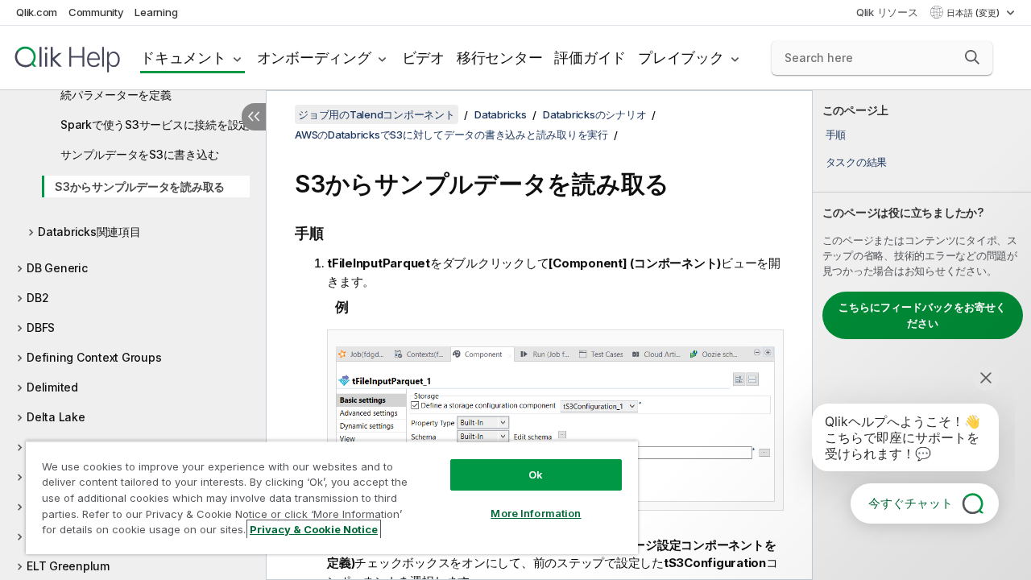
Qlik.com (36, 12)
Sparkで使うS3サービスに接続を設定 (155, 124)
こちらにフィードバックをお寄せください (922, 314)
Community (96, 12)
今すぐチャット (910, 503)
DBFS (41, 327)
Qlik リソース (887, 12)
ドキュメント (183, 57)
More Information (536, 513)
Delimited (52, 387)
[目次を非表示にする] (254, 116)
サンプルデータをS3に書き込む (139, 154)
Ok (535, 474)
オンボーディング (314, 57)
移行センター (500, 57)
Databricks (500, 114)
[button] (972, 57)
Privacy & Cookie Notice (314, 529)
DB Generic (57, 268)
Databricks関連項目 (89, 231)
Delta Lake (56, 417)
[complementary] (922, 335)
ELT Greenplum (68, 566)
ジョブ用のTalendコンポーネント (376, 114)
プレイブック (681, 57)
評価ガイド (590, 57)
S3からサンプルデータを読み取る (140, 186)
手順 (836, 134)
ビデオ (423, 57)
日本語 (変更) (974, 13)
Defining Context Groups (94, 357)
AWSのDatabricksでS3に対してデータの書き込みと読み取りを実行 (451, 134)
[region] (332, 497)
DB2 (37, 297)
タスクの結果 (857, 161)
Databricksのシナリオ (594, 114)
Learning (156, 12)
